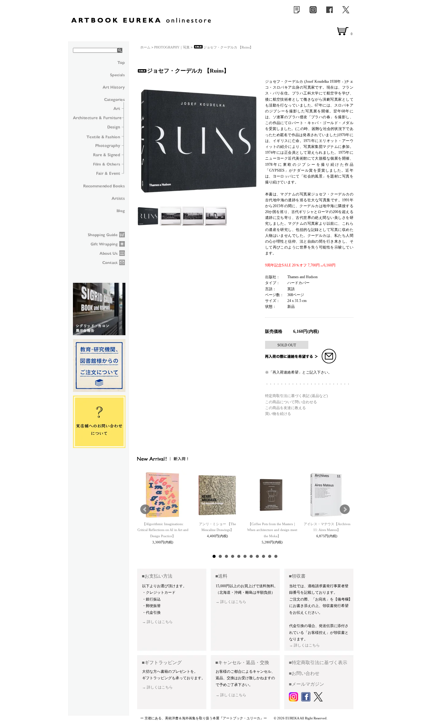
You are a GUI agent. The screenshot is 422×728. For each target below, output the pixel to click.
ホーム (145, 47)
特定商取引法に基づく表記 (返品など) (296, 396)
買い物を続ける (278, 414)
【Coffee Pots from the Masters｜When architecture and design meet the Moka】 (272, 530)
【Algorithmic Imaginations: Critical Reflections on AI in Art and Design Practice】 (162, 530)
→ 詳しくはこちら (157, 622)
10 (269, 556)
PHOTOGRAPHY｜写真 (172, 47)
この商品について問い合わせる (291, 402)
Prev (145, 509)
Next (345, 509)
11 (275, 556)
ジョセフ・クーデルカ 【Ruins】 (228, 47)
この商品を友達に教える (285, 408)
